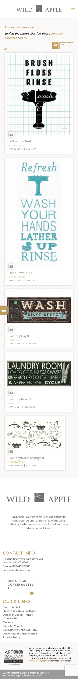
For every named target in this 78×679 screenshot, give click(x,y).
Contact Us (10, 618)
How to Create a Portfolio (19, 610)
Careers (8, 622)
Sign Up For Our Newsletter (20, 584)
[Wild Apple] (39, 8)
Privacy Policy (11, 637)
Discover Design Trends (18, 614)
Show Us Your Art (14, 626)
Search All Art (11, 607)
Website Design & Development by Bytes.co (26, 672)
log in (22, 37)
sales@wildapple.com (16, 569)
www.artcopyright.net (40, 660)
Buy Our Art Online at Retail (20, 629)
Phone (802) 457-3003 (16, 566)
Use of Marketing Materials (20, 633)
